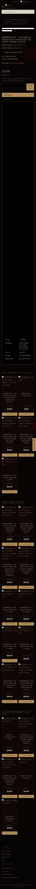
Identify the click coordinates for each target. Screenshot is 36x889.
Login (3, 860)
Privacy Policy (5, 871)
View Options (9, 491)
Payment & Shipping (7, 874)
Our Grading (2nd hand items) (10, 877)
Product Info (7, 99)
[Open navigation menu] (3, 6)
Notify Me (30, 87)
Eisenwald (18, 48)
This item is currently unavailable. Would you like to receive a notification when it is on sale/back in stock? (17, 80)
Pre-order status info (7, 868)
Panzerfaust (19, 45)
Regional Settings (6, 854)
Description (8, 95)
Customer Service (6, 851)
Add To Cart (10, 414)
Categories (15, 19)
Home (7, 19)
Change (32, 1)
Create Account (6, 857)
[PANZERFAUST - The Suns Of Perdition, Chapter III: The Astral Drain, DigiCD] (18, 28)
